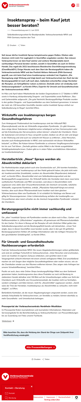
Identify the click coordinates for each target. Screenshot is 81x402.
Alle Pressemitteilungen (39, 347)
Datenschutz (38, 397)
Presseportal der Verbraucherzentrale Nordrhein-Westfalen (32, 306)
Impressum (51, 397)
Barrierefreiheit (64, 397)
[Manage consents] (76, 397)
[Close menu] (31, 386)
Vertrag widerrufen (52, 400)
